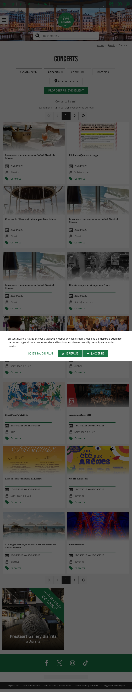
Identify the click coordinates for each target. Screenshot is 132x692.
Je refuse (72, 353)
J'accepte (97, 353)
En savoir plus (42, 353)
